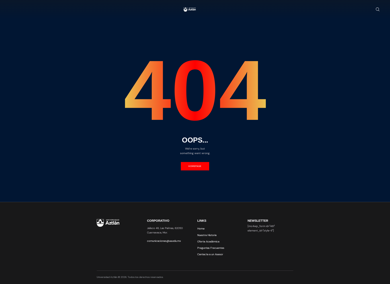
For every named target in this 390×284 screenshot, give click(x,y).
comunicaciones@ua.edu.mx (164, 241)
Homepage (194, 166)
